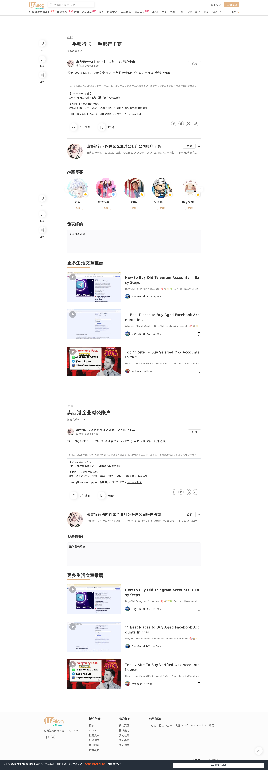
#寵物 (152, 725)
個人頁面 (124, 725)
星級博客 (126, 12)
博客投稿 (94, 750)
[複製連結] (41, 264)
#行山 (160, 725)
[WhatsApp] (41, 246)
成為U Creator (83, 12)
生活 (206, 12)
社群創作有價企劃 (39, 12)
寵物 (214, 12)
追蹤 (194, 63)
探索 (101, 12)
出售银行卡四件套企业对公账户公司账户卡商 (105, 62)
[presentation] (67, 189)
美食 (164, 12)
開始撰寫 (232, 5)
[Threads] (41, 255)
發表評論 (77, 234)
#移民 (210, 725)
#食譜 (177, 725)
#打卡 (168, 725)
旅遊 (172, 12)
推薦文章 (112, 12)
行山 (222, 12)
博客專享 (139, 12)
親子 (197, 12)
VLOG (155, 12)
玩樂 (189, 12)
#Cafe (185, 725)
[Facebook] (41, 238)
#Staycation (198, 725)
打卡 (86, 107)
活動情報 (142, 107)
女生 (180, 12)
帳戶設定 (124, 730)
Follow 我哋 (134, 113)
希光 (78, 202)
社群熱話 (62, 12)
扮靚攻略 (129, 107)
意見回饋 (94, 745)
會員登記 (216, 5)
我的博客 (124, 745)
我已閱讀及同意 (218, 765)
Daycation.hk (190, 202)
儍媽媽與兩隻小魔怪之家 (106, 202)
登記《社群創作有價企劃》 (106, 97)
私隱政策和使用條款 (95, 763)
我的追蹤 (124, 740)
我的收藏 (124, 735)
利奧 (134, 202)
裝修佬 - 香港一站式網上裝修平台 (162, 202)
